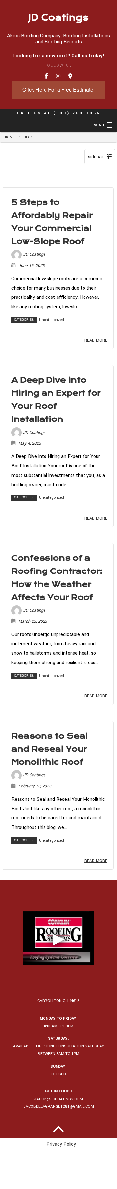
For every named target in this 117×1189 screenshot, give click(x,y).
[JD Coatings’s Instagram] (58, 76)
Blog (28, 137)
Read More (95, 340)
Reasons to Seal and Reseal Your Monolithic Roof (49, 749)
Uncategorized (51, 319)
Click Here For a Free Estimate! (58, 89)
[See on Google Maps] (70, 76)
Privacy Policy (61, 1144)
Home (10, 137)
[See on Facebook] (46, 76)
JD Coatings (58, 17)
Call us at (58, 113)
